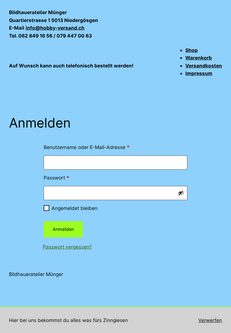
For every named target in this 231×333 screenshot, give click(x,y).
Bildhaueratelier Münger (36, 274)
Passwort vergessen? (67, 247)
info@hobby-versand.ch (55, 28)
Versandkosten (203, 66)
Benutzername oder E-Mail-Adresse (100, 147)
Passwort (69, 177)
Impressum (198, 73)
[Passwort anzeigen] (181, 193)
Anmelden (63, 229)
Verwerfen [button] (210, 320)
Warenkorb (198, 58)
